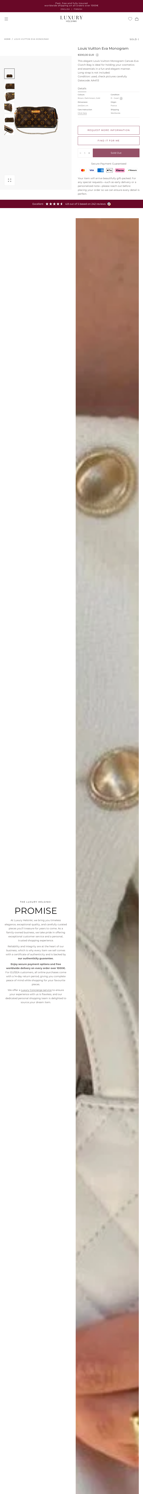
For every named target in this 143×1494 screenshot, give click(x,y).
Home (7, 39)
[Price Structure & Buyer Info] (97, 54)
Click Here (82, 113)
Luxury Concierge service (36, 990)
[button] (6, 19)
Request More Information (109, 130)
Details (82, 88)
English (65, 9)
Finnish (78, 9)
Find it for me (109, 140)
